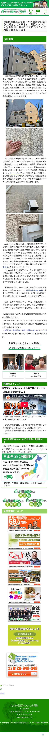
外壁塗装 (7, 330)
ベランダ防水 (41, 330)
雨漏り (5, 267)
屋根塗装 (16, 330)
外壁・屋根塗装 (28, 330)
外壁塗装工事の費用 (34, 290)
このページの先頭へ (8, 685)
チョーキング (15, 173)
